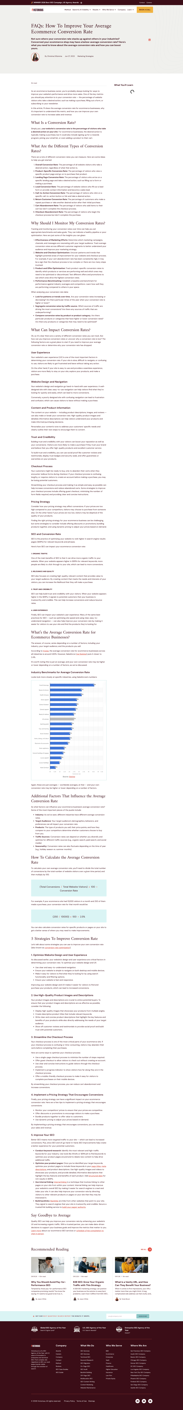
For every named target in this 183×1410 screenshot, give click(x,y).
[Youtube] (144, 1401)
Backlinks (54, 1201)
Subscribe (143, 1316)
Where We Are (139, 1345)
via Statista (81, 654)
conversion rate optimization (57, 947)
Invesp (46, 651)
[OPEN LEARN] (133, 9)
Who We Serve (114, 1345)
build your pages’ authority (74, 1207)
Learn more (36, 1230)
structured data (96, 1176)
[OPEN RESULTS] (100, 9)
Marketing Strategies (86, 56)
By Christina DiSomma (53, 56)
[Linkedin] (137, 1401)
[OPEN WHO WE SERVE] (115, 9)
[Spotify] (150, 1401)
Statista (72, 777)
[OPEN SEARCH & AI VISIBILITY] (90, 9)
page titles (96, 1166)
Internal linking (60, 1182)
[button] (149, 39)
